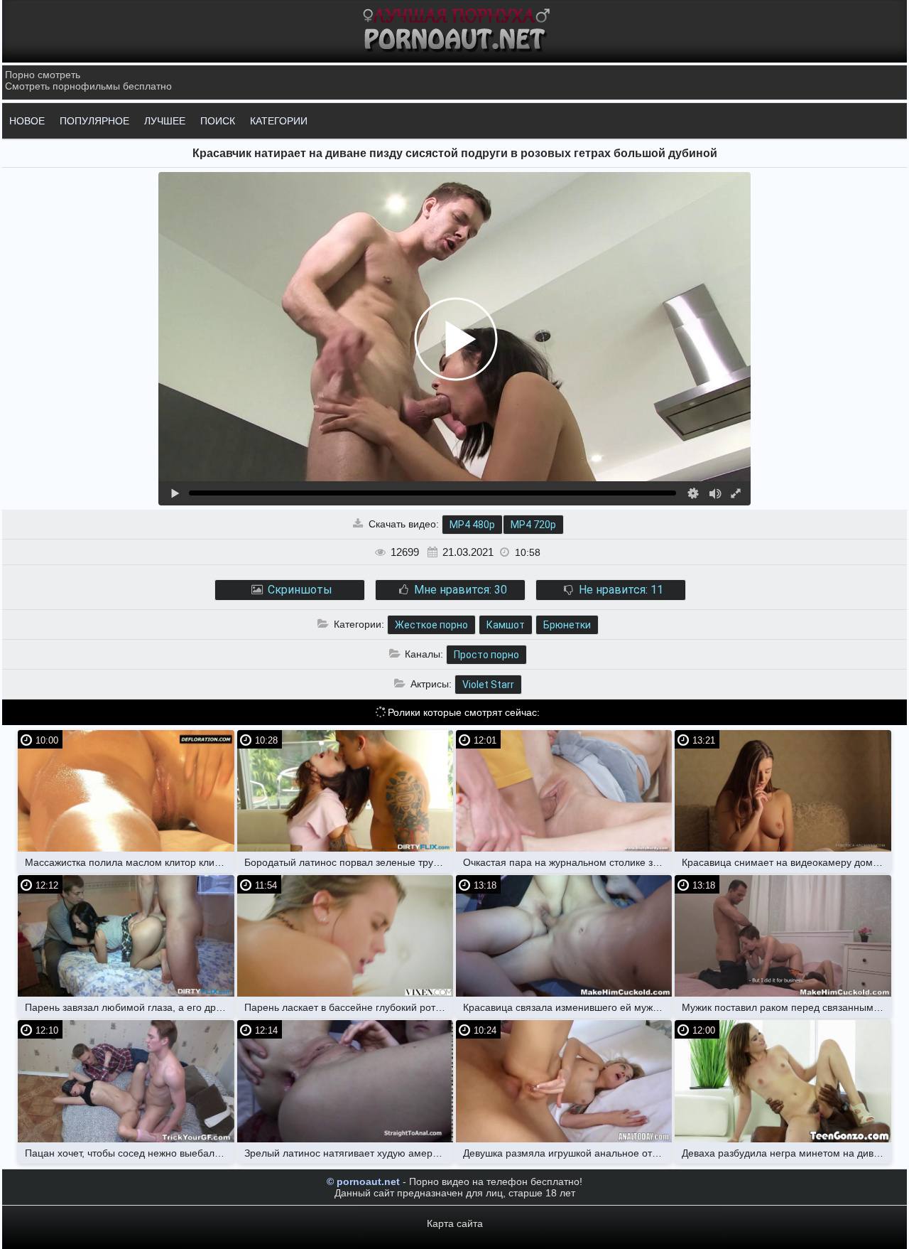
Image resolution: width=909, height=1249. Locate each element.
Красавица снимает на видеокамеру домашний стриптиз (786, 862)
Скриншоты (298, 589)
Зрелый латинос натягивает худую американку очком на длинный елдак (348, 1153)
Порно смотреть (42, 74)
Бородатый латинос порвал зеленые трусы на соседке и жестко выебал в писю (348, 862)
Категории (278, 121)
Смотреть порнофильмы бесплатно (88, 86)
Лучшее (164, 121)
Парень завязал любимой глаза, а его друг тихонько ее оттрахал (129, 1007)
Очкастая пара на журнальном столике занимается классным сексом (567, 862)
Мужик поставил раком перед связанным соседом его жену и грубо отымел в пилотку (786, 1007)
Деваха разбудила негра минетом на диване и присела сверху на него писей (786, 1153)
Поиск (217, 121)
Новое (27, 121)
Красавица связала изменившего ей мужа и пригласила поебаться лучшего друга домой (567, 1007)
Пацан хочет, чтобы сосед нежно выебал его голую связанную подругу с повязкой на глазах (129, 1153)
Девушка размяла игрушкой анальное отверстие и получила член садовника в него (567, 1153)
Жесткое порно (431, 625)
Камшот (505, 625)
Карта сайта (455, 1223)
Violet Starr (488, 684)
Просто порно (486, 654)
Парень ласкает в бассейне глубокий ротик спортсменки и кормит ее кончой (348, 1007)
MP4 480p (472, 524)
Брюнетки (567, 625)
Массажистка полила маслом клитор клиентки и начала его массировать (129, 862)
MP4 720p (533, 524)
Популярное (94, 121)
